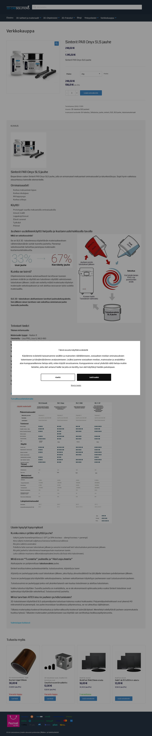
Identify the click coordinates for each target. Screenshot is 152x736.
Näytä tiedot (76, 385)
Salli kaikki (94, 377)
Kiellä (57, 377)
